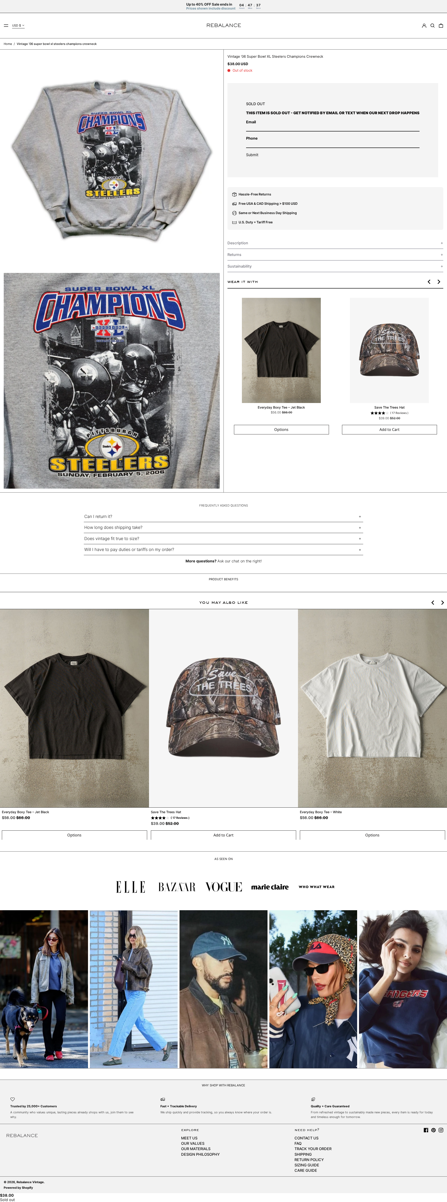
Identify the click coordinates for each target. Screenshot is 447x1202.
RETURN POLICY (309, 1159)
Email (251, 122)
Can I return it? (98, 516)
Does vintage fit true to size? (111, 538)
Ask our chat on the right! (239, 561)
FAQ (298, 1143)
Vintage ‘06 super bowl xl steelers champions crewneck (57, 44)
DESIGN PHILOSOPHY (200, 1154)
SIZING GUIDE (307, 1165)
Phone (252, 138)
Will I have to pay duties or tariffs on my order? (129, 549)
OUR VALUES (192, 1143)
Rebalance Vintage (30, 1182)
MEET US (189, 1138)
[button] (432, 25)
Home (8, 44)
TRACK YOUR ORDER (313, 1148)
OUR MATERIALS (195, 1148)
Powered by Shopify (18, 1187)
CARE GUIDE (306, 1170)
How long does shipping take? (113, 527)
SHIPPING (303, 1154)
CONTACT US (306, 1138)
